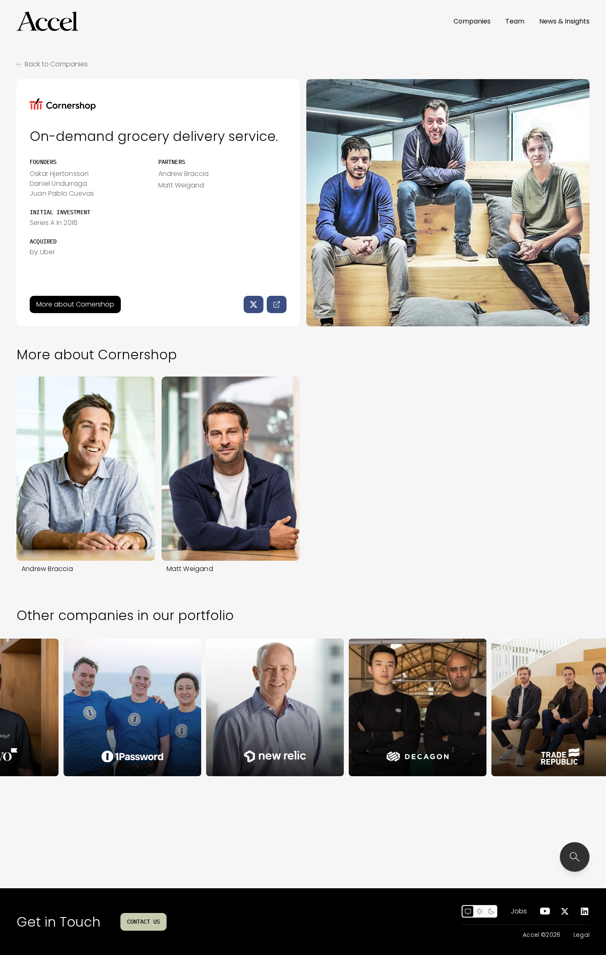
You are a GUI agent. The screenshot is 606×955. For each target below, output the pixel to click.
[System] (468, 911)
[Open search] (575, 857)
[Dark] (491, 911)
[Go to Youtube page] (545, 911)
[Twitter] (253, 304)
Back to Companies (56, 64)
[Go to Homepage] (47, 21)
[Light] (479, 911)
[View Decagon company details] (383, 707)
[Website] (277, 304)
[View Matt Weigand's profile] (231, 469)
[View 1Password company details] (98, 707)
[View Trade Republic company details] (525, 707)
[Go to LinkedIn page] (585, 911)
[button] (47, 21)
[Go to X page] (565, 911)
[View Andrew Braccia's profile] (85, 469)
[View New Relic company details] (240, 707)
